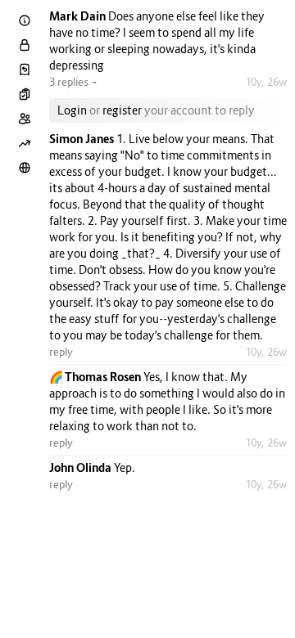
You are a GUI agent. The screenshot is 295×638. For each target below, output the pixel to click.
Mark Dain (78, 16)
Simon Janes (82, 139)
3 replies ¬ (73, 81)
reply (61, 351)
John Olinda (81, 467)
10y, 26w (266, 81)
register (122, 110)
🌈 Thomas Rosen (96, 377)
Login (72, 110)
